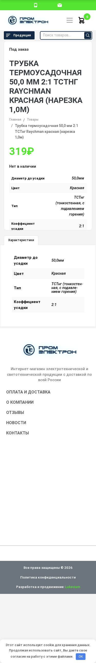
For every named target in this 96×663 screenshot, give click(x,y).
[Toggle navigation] (69, 20)
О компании (20, 402)
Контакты (17, 433)
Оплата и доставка (28, 392)
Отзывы (15, 412)
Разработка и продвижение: (48, 587)
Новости (16, 422)
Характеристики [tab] (21, 240)
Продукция (22, 35)
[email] (59, 5)
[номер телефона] (35, 5)
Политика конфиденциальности (48, 577)
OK (81, 656)
